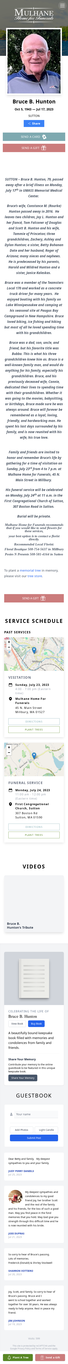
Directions (34, 721)
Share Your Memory (22, 1078)
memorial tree (30, 570)
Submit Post (34, 1138)
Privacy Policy (24, 1348)
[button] (34, 650)
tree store (35, 576)
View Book (17, 1023)
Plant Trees (34, 729)
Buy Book (36, 1023)
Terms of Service (43, 1348)
